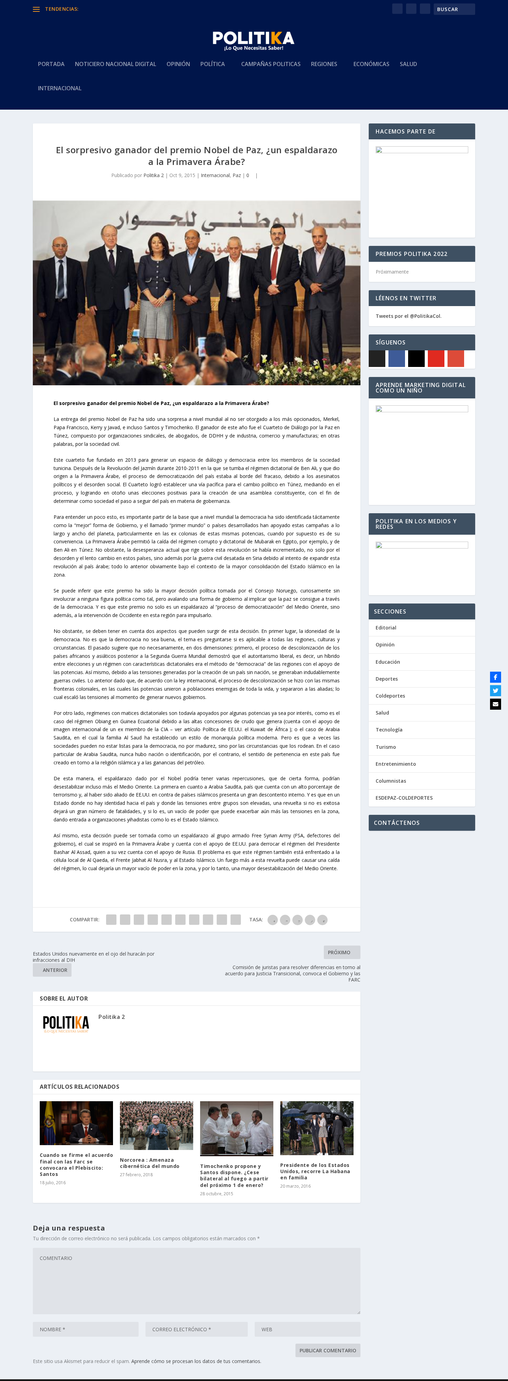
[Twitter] (495, 690)
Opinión (178, 64)
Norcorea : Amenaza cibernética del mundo (150, 1163)
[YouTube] (436, 358)
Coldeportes (390, 695)
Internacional (60, 88)
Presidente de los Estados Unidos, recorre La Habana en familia (315, 1171)
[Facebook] (396, 358)
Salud (408, 64)
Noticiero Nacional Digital (115, 64)
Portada (51, 64)
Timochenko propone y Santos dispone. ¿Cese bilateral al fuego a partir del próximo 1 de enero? (234, 1175)
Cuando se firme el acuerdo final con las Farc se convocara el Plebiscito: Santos (76, 1164)
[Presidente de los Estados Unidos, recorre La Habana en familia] (317, 1128)
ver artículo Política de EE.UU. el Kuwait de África (231, 729)
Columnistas (391, 780)
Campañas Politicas (271, 64)
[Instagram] (416, 358)
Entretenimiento (396, 764)
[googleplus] (456, 358)
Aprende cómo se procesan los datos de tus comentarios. (196, 1361)
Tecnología (389, 729)
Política (212, 64)
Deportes (387, 678)
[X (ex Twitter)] (377, 358)
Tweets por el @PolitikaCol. (409, 316)
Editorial (386, 627)
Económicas (371, 64)
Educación (388, 662)
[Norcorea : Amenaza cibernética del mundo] (156, 1125)
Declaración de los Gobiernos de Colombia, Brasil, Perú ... (145, 9)
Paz (237, 175)
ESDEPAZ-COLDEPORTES (404, 797)
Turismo (386, 747)
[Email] (495, 704)
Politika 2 (153, 175)
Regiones (324, 64)
